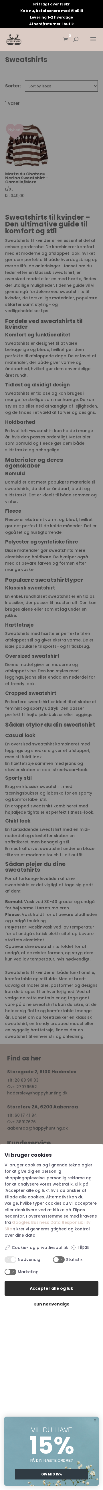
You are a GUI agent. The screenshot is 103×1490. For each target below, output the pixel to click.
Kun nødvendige (51, 1304)
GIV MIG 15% (51, 1474)
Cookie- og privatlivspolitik (40, 1247)
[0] (65, 39)
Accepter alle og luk (51, 1288)
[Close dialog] (95, 1420)
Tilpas (83, 1247)
